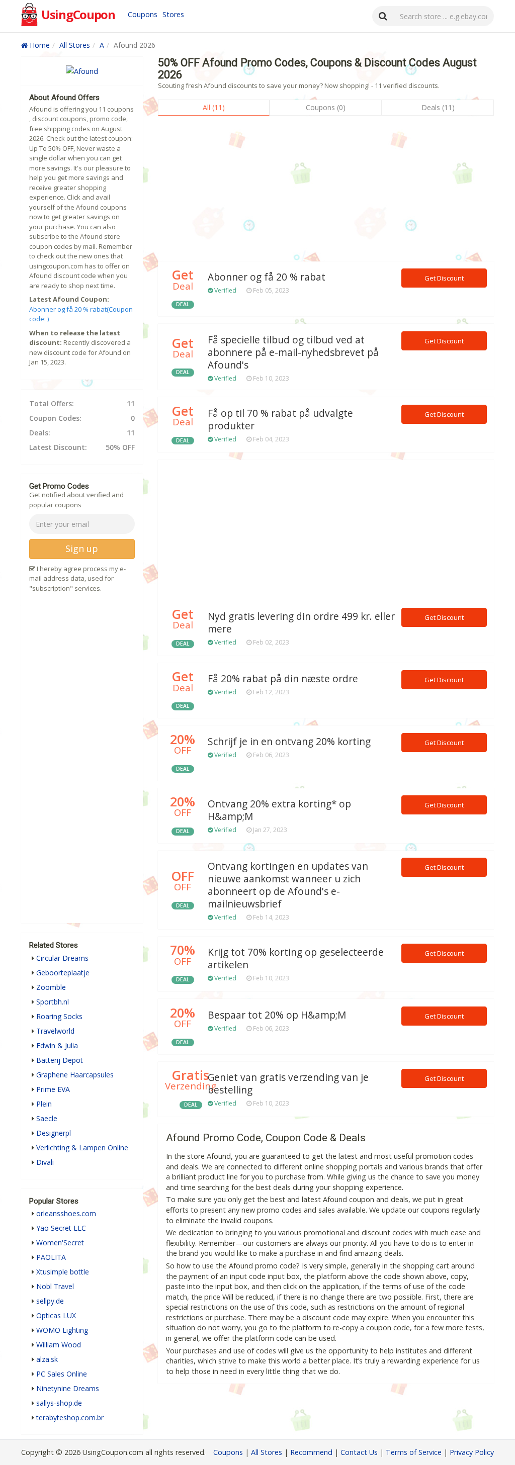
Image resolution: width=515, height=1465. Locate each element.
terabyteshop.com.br (70, 1417)
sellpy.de (50, 1301)
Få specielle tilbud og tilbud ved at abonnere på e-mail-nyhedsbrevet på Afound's (293, 352)
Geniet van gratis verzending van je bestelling (288, 1083)
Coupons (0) (326, 107)
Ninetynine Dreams (67, 1388)
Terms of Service (414, 1452)
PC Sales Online (61, 1374)
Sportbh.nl (52, 1001)
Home (39, 45)
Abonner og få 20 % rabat (266, 277)
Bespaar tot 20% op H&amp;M (277, 1015)
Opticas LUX (56, 1315)
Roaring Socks (59, 1016)
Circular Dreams (62, 958)
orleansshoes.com (66, 1213)
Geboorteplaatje (63, 972)
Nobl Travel (55, 1286)
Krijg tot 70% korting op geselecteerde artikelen (296, 958)
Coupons (142, 14)
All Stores (74, 45)
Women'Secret (60, 1242)
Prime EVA (53, 1089)
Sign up (81, 548)
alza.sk (47, 1359)
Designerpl (53, 1133)
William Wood (58, 1344)
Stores (173, 14)
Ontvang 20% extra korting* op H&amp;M (279, 810)
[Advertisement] (326, 191)
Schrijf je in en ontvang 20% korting (289, 741)
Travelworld (55, 1031)
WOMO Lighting (62, 1330)
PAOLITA (51, 1257)
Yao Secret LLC (61, 1228)
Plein (44, 1104)
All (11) (214, 107)
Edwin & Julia (57, 1045)
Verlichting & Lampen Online (82, 1147)
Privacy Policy (472, 1452)
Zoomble (51, 987)
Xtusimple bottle (62, 1271)
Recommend (311, 1452)
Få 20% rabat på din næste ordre (283, 678)
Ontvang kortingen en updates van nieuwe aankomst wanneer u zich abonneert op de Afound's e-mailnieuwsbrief (288, 885)
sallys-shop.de (59, 1403)
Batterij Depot (59, 1060)
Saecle (46, 1118)
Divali (45, 1162)
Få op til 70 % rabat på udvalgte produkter (280, 419)
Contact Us (359, 1452)
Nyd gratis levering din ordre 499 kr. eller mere (301, 622)
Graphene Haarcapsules (75, 1074)
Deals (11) (438, 107)
